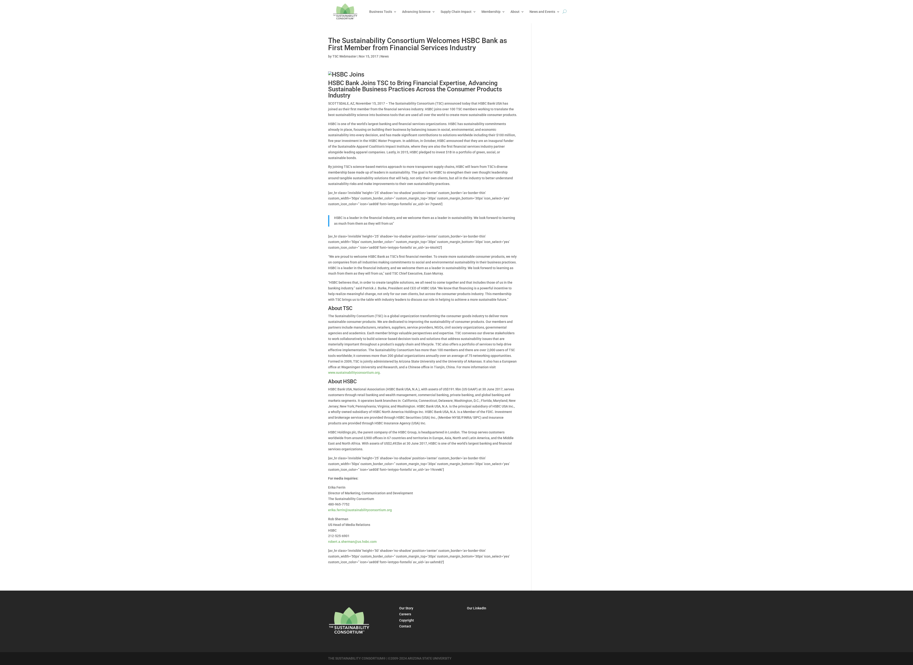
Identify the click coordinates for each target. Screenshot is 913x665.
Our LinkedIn (476, 608)
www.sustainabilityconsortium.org (354, 372)
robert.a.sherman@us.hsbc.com (352, 542)
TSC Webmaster (344, 56)
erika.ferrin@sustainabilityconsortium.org (360, 510)
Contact (405, 626)
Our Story (406, 608)
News (384, 56)
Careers (405, 614)
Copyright (406, 620)
